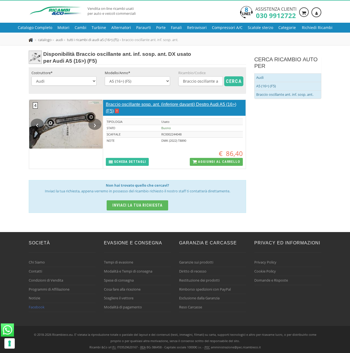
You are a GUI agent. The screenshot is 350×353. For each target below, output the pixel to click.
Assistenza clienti (275, 12)
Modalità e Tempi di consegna (128, 271)
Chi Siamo (37, 262)
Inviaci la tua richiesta (137, 205)
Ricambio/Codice (192, 72)
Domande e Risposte (271, 280)
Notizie (34, 298)
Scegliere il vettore (118, 298)
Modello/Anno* (117, 72)
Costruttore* (41, 72)
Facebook (37, 307)
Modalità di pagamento (123, 307)
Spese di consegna (119, 280)
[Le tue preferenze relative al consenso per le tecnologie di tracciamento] (9, 343)
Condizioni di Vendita (46, 280)
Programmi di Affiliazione (49, 289)
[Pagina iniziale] (31, 39)
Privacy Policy (265, 262)
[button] (127, 162)
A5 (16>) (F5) (266, 85)
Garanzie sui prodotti (196, 262)
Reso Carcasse (190, 307)
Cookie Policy (265, 271)
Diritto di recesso (192, 271)
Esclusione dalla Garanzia (199, 298)
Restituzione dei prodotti (199, 280)
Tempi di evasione (118, 262)
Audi (260, 77)
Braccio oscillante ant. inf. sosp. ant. (284, 94)
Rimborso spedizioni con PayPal (205, 289)
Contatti (35, 271)
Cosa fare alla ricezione (122, 289)
